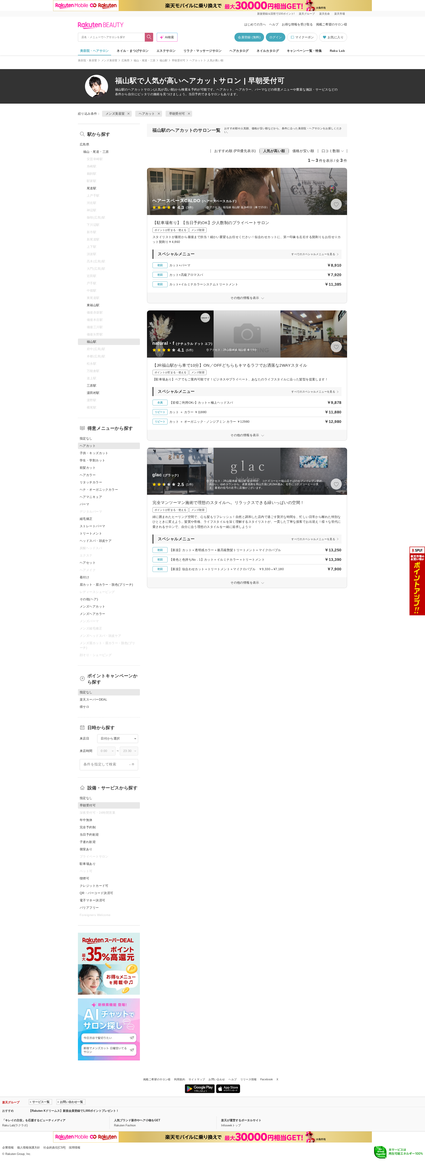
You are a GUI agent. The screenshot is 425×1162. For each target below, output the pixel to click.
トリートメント (91, 533)
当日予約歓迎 (89, 834)
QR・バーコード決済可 (96, 893)
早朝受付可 (178, 60)
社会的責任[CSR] (54, 1147)
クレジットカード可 (94, 885)
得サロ (84, 707)
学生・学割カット (92, 460)
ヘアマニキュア (91, 497)
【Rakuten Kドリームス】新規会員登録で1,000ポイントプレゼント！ (74, 1110)
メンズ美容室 (109, 60)
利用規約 (179, 1079)
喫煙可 (84, 878)
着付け (84, 577)
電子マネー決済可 (92, 900)
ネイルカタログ (268, 50)
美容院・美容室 (87, 60)
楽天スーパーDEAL (93, 699)
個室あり (86, 849)
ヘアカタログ (239, 50)
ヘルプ (273, 24)
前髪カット (88, 467)
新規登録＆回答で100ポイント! (275, 13)
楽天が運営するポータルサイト (241, 1120)
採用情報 (74, 1147)
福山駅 (164, 60)
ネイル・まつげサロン (133, 50)
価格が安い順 (303, 151)
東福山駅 (93, 305)
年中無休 (86, 820)
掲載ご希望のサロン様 (331, 24)
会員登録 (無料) (249, 37)
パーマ (84, 504)
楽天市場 (339, 13)
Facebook (266, 1079)
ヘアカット (196, 60)
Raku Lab (337, 50)
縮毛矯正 (86, 519)
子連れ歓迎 (88, 842)
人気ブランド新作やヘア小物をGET (137, 1120)
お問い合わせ (217, 1079)
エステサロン (166, 50)
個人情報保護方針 (28, 1147)
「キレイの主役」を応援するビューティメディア (34, 1120)
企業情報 (8, 1147)
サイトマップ (197, 1079)
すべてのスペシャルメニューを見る (313, 254)
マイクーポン (304, 37)
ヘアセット (88, 562)
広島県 (126, 60)
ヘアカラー (88, 475)
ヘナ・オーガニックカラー (99, 489)
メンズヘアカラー (92, 614)
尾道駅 (91, 188)
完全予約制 (88, 827)
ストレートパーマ (92, 526)
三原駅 (91, 385)
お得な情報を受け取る (297, 24)
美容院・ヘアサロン (94, 50)
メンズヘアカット (92, 606)
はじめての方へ (255, 24)
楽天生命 (324, 13)
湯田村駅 (93, 393)
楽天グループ (307, 13)
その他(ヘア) (89, 599)
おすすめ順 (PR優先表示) (235, 151)
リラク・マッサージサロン (203, 50)
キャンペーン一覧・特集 (304, 50)
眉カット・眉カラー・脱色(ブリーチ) (106, 584)
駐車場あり (88, 864)
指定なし (86, 438)
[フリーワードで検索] (149, 37)
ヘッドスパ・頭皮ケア (96, 540)
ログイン (275, 37)
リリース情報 (248, 1079)
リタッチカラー (91, 482)
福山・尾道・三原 (145, 60)
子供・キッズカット (94, 453)
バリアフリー (89, 907)
